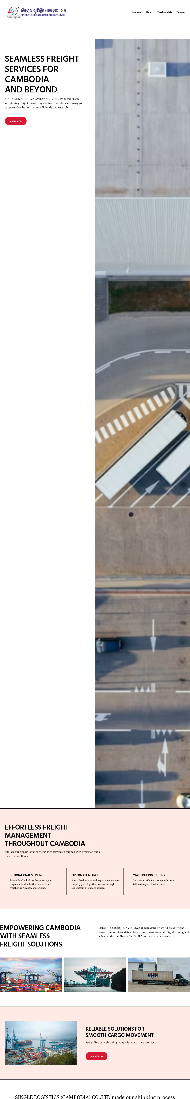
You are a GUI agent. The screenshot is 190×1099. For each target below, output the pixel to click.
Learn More (16, 121)
